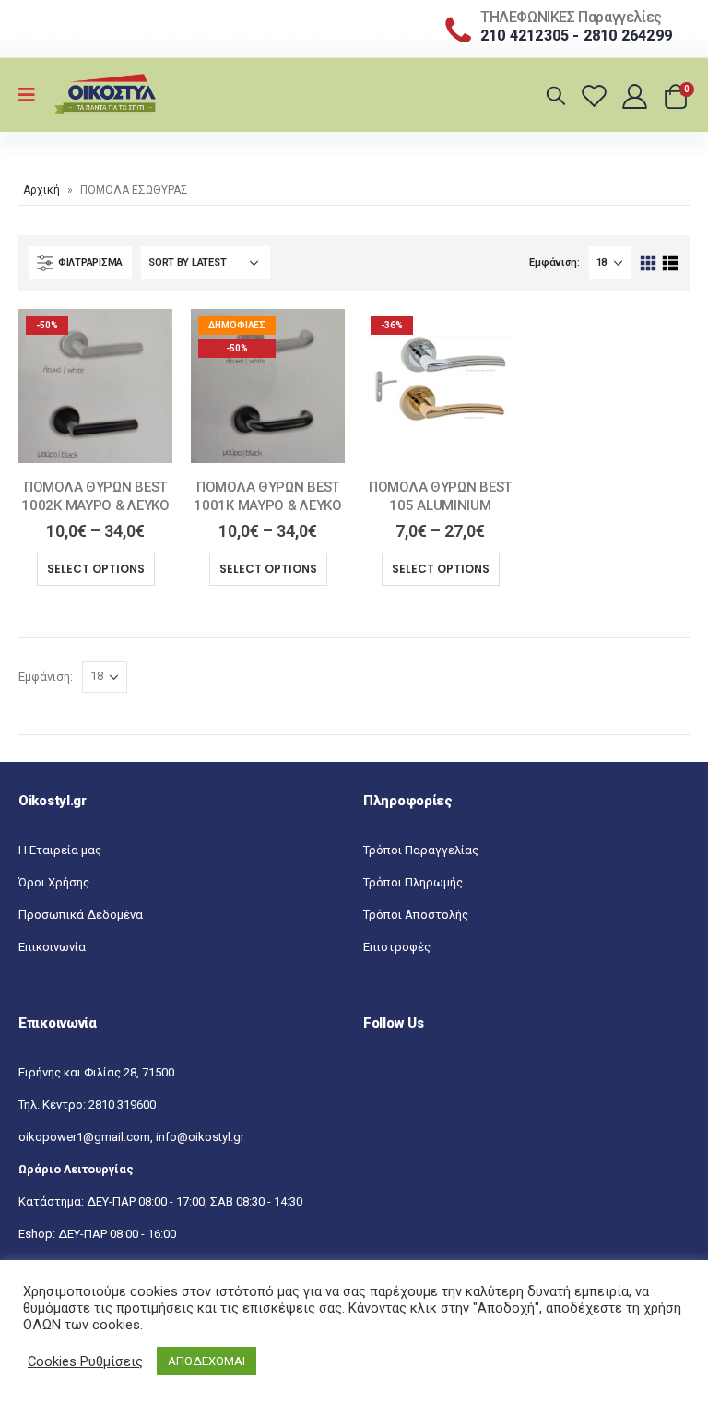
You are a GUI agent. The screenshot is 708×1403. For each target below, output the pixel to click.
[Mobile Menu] (32, 95)
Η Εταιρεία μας (59, 850)
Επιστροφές (397, 947)
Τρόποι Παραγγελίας (420, 850)
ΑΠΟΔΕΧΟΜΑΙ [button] (206, 1361)
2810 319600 (122, 1105)
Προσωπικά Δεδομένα (80, 914)
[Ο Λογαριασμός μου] (636, 95)
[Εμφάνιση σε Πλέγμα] (648, 263)
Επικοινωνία (52, 947)
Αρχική (41, 190)
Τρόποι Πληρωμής (413, 882)
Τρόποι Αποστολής (415, 914)
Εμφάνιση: (554, 262)
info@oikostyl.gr (200, 1137)
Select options (96, 569)
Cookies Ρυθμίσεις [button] (85, 1361)
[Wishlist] (597, 95)
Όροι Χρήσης (53, 882)
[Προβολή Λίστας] (669, 263)
